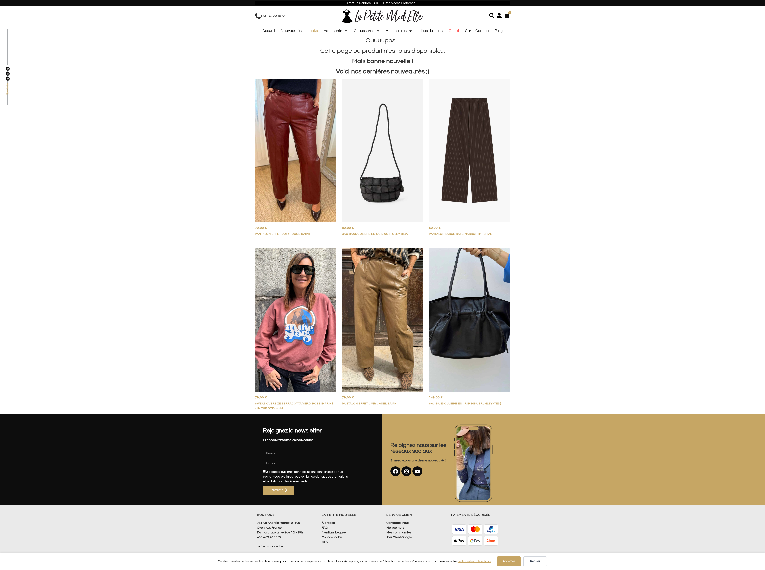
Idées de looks (430, 31)
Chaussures (364, 31)
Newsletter (7, 89)
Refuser (535, 561)
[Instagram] (406, 471)
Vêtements (333, 31)
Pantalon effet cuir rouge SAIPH (282, 233)
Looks (313, 31)
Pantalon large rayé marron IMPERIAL (460, 233)
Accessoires (396, 31)
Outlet (454, 31)
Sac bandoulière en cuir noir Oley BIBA (375, 233)
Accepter (509, 561)
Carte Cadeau (477, 31)
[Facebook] (395, 471)
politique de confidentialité (474, 561)
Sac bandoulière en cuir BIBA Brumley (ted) (465, 403)
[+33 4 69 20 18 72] (258, 16)
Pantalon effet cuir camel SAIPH (369, 403)
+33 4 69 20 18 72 (273, 15)
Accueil (268, 31)
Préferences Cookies (271, 546)
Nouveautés (291, 31)
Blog (499, 31)
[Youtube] (417, 471)
